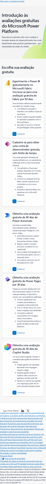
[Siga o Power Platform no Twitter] (28, 411)
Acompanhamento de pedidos (24, 421)
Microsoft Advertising (18, 437)
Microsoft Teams (6, 440)
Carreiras (29, 448)
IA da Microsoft (5, 434)
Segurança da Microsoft (19, 434)
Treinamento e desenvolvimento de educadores (17, 429)
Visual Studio (21, 448)
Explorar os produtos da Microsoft (15, 415)
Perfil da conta (7, 418)
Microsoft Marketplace (19, 445)
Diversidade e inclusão (8, 453)
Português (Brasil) (6, 456)
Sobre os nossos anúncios (32, 466)
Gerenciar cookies (33, 464)
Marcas (19, 466)
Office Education (31, 426)
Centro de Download (19, 418)
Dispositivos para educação (17, 423)
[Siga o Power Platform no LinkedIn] (22, 411)
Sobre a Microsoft (39, 448)
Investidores (37, 450)
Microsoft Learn (36, 440)
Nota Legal (13, 466)
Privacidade (22, 464)
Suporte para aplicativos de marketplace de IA (16, 442)
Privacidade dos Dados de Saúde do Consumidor (17, 461)
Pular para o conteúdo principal (12, 1)
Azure (31, 434)
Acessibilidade (22, 453)
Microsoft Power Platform (36, 445)
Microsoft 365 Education (16, 426)
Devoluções (8, 421)
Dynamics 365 (38, 434)
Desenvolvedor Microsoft (21, 440)
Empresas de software (8, 448)
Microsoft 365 (5, 437)
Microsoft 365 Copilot (34, 437)
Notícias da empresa (7, 450)
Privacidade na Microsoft (24, 450)
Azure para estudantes (21, 432)
